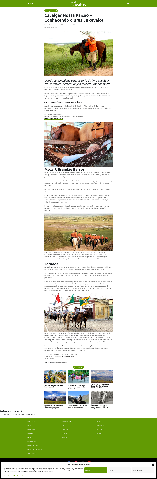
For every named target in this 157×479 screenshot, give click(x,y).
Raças (29, 425)
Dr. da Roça (99, 429)
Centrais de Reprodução (34, 449)
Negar (111, 470)
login (16, 414)
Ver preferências (138, 470)
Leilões (64, 425)
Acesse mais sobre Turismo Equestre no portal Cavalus (63, 102)
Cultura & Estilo (32, 441)
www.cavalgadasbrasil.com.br (53, 119)
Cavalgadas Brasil (62, 362)
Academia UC (100, 425)
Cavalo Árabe (31, 429)
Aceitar (87, 470)
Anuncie (64, 437)
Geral (29, 437)
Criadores (65, 429)
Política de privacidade (18, 476)
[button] (153, 464)
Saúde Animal (31, 453)
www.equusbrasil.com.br (66, 356)
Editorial (64, 433)
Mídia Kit (99, 433)
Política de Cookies (7, 476)
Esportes (30, 433)
